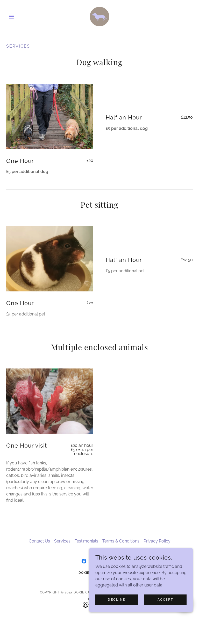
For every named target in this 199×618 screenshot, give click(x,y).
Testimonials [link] (86, 541)
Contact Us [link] (39, 541)
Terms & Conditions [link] (120, 541)
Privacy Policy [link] (157, 541)
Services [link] (62, 541)
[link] (99, 16)
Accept (165, 599)
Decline (116, 599)
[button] (20, 16)
